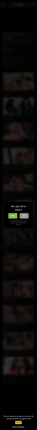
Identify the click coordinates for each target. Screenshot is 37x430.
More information (18, 427)
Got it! (18, 422)
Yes (13, 216)
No (24, 216)
